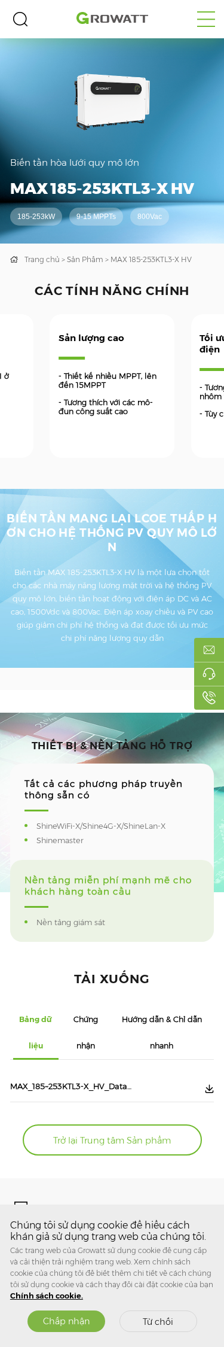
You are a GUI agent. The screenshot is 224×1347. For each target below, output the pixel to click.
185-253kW (36, 216)
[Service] (209, 674)
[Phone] (209, 698)
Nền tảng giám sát (78, 922)
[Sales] (209, 650)
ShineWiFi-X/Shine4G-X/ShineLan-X (108, 826)
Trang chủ (42, 259)
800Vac (149, 216)
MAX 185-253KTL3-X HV (151, 259)
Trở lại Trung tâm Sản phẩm (112, 1140)
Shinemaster (67, 840)
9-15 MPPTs (96, 216)
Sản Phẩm (85, 259)
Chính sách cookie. (46, 1295)
